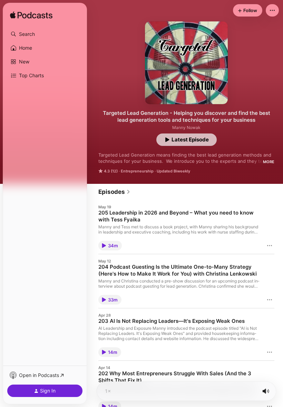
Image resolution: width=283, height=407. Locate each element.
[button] (45, 34)
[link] (114, 192)
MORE (268, 161)
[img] (31, 15)
